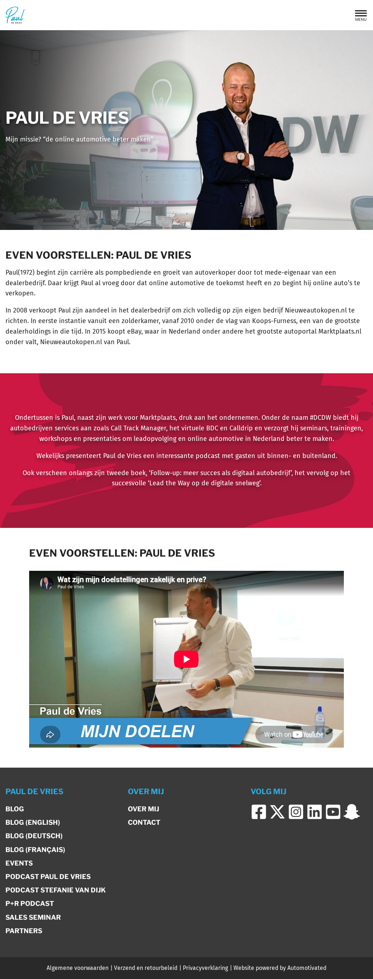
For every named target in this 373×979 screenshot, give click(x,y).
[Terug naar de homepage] (14, 15)
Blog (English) (32, 822)
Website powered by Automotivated (279, 967)
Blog (14, 809)
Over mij (143, 809)
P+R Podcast (29, 903)
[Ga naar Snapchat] (351, 812)
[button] (361, 15)
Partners (23, 931)
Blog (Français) (35, 849)
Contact (144, 822)
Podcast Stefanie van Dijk (55, 890)
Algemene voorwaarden (78, 967)
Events (19, 863)
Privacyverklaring (205, 967)
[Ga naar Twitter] (277, 812)
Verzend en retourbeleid (145, 967)
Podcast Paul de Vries (48, 876)
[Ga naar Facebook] (259, 812)
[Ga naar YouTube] (333, 812)
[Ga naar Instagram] (296, 812)
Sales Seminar (33, 917)
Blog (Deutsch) (34, 836)
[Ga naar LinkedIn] (314, 812)
